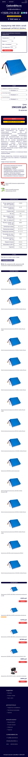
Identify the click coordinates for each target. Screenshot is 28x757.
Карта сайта (10, 698)
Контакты (9, 693)
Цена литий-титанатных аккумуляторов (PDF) (15, 184)
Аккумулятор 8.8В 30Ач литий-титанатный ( (10, 470)
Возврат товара (11, 695)
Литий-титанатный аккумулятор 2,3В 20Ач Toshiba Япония (13, 289)
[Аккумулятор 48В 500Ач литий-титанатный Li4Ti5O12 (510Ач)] (14, 80)
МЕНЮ (4, 1)
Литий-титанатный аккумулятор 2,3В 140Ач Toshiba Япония (13, 572)
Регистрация (24, 2)
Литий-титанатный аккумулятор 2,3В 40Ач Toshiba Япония (13, 308)
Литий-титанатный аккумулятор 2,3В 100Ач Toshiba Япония (13, 450)
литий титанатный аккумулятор (14, 265)
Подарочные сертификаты (13, 707)
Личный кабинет (11, 722)
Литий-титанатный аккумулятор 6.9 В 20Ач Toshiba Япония (13, 370)
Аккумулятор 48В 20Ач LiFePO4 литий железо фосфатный (13, 615)
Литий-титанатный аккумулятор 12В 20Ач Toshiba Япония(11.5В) (11, 491)
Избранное (10, 727)
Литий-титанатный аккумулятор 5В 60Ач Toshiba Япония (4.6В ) (13, 532)
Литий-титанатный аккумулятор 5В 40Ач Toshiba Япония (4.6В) (13, 410)
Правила (9, 712)
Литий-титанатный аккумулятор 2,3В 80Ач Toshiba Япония (13, 389)
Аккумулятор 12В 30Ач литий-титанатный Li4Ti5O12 (12, 553)
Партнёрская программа (13, 710)
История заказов (11, 724)
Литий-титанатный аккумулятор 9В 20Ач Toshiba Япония (13, 430)
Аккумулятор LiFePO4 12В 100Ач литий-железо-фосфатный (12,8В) (14, 595)
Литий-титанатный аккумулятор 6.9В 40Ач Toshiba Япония (13, 511)
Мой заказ (14, 19)
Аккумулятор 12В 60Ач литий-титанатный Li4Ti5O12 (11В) (13, 656)
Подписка (9, 729)
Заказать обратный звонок (14, 16)
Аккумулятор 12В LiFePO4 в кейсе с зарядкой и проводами (13, 675)
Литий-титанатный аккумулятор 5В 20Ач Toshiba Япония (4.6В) (13, 329)
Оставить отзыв (7, 260)
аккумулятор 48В (11, 264)
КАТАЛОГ (11, 1)
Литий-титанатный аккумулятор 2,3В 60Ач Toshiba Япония (13, 350)
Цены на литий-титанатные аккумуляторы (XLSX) (12, 190)
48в (6, 264)
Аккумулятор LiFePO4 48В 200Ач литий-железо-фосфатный (14, 636)
